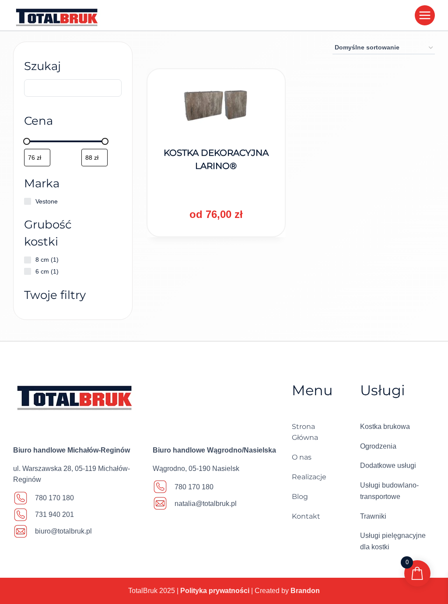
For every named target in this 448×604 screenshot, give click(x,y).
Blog (300, 496)
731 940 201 (54, 514)
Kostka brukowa (385, 426)
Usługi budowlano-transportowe (389, 490)
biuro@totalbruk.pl (63, 531)
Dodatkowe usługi (388, 465)
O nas (302, 457)
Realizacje (309, 477)
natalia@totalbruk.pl (206, 503)
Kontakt (306, 516)
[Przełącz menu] (425, 15)
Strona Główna (305, 432)
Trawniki (373, 516)
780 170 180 (54, 498)
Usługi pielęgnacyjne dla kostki (393, 541)
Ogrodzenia (378, 446)
